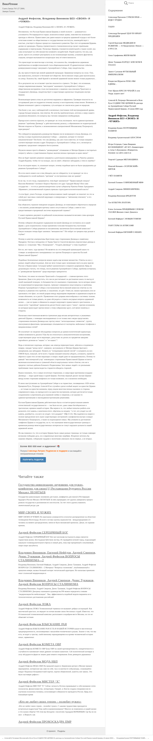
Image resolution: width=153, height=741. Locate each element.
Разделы (61, 731)
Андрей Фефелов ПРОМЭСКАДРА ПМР (44, 721)
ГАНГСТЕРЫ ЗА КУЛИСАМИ (121, 225)
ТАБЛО (111, 26)
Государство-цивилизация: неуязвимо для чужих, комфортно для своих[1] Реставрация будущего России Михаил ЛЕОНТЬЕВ (54, 488)
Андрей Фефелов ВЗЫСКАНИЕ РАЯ (42, 624)
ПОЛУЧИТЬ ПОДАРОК (33, 460)
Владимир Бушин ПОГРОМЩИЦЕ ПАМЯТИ (132, 738)
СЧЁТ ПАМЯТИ (115, 175)
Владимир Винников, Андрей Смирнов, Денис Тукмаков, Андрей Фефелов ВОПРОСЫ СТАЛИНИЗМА (56, 582)
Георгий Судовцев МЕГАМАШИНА (123, 159)
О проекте (51, 731)
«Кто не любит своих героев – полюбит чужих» (49, 701)
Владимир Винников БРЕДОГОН (122, 195)
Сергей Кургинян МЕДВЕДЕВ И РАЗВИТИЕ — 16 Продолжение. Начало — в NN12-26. (126, 46)
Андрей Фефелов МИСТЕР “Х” (39, 681)
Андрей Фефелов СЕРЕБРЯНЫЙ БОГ (43, 532)
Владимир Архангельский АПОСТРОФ (124, 137)
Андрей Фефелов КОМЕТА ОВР (39, 644)
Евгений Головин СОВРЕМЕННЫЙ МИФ (125, 182)
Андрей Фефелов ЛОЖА (34, 604)
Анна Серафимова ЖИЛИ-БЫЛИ (122, 55)
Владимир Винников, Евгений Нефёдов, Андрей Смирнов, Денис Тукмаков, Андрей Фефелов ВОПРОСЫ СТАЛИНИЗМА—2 (57, 556)
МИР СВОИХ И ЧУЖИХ (34, 512)
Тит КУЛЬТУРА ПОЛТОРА (119, 202)
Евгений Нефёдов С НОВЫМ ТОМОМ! (124, 218)
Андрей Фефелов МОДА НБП (38, 661)
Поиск (128, 3)
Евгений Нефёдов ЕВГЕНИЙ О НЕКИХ (125, 232)
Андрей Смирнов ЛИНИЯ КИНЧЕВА (124, 189)
